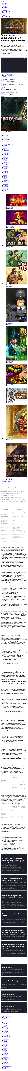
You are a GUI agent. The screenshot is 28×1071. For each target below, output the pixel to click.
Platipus (5, 168)
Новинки (5, 135)
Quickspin (5, 152)
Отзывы (5, 10)
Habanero (5, 185)
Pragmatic (5, 158)
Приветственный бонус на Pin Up (8, 489)
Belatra (5, 167)
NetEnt (5, 145)
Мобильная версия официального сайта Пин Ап (12, 497)
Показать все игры (5, 481)
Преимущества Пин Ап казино (8, 487)
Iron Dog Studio (7, 187)
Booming (5, 171)
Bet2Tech (5, 1063)
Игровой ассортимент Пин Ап (7, 495)
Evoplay (5, 182)
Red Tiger (5, 157)
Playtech (5, 1034)
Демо (11, 207)
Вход (4, 6)
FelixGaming (6, 189)
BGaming (5, 172)
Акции (5, 1018)
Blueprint (5, 154)
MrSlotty (5, 175)
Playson (5, 159)
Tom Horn (5, 180)
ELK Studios (6, 161)
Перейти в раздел (19, 30)
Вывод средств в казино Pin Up (8, 501)
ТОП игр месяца (7, 76)
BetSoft (5, 177)
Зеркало (5, 3)
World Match (6, 181)
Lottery (5, 190)
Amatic (5, 148)
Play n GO (5, 149)
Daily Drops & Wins (8, 144)
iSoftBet (5, 170)
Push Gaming (6, 155)
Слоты (5, 136)
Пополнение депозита (20, 499)
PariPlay (5, 176)
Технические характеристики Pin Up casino (11, 485)
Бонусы (5, 7)
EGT (4, 163)
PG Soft (5, 178)
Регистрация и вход (20, 487)
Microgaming (6, 146)
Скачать (5, 12)
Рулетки (5, 138)
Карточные (6, 139)
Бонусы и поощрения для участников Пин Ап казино (13, 491)
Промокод (5, 8)
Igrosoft (5, 164)
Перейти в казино (5, 55)
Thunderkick (6, 153)
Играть (2, 80)
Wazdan (5, 173)
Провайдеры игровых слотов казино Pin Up (11, 493)
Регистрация (6, 11)
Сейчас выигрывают (8, 75)
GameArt (5, 184)
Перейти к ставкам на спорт (16, 55)
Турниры (5, 1021)
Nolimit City (6, 166)
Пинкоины (6, 1014)
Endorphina (6, 150)
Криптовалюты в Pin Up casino (8, 499)
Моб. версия (6, 4)
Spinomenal (6, 162)
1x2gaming (6, 186)
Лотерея (5, 1017)
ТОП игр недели (7, 74)
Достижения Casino (8, 1016)
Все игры (5, 191)
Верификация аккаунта (21, 501)
